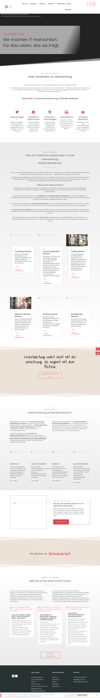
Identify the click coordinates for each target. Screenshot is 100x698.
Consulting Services (37, 677)
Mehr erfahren (18, 268)
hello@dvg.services (79, 679)
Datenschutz (56, 686)
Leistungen (32, 3)
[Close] (97, 695)
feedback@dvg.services (80, 682)
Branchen (51, 3)
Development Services (38, 691)
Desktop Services (36, 688)
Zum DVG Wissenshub (50, 654)
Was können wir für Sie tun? (50, 375)
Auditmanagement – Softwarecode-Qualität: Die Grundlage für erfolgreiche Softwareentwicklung (48, 617)
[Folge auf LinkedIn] (13, 676)
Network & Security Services (39, 686)
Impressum (55, 684)
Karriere (68, 3)
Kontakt (92, 4)
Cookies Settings (70, 695)
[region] (50, 695)
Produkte (42, 3)
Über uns (25, 3)
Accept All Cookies (82, 695)
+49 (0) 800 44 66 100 (79, 677)
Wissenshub (61, 3)
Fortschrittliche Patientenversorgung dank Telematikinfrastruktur (76, 614)
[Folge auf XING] (16, 676)
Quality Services (36, 684)
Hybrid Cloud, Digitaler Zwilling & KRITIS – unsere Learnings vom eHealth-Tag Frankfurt (21, 616)
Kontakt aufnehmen (61, 522)
